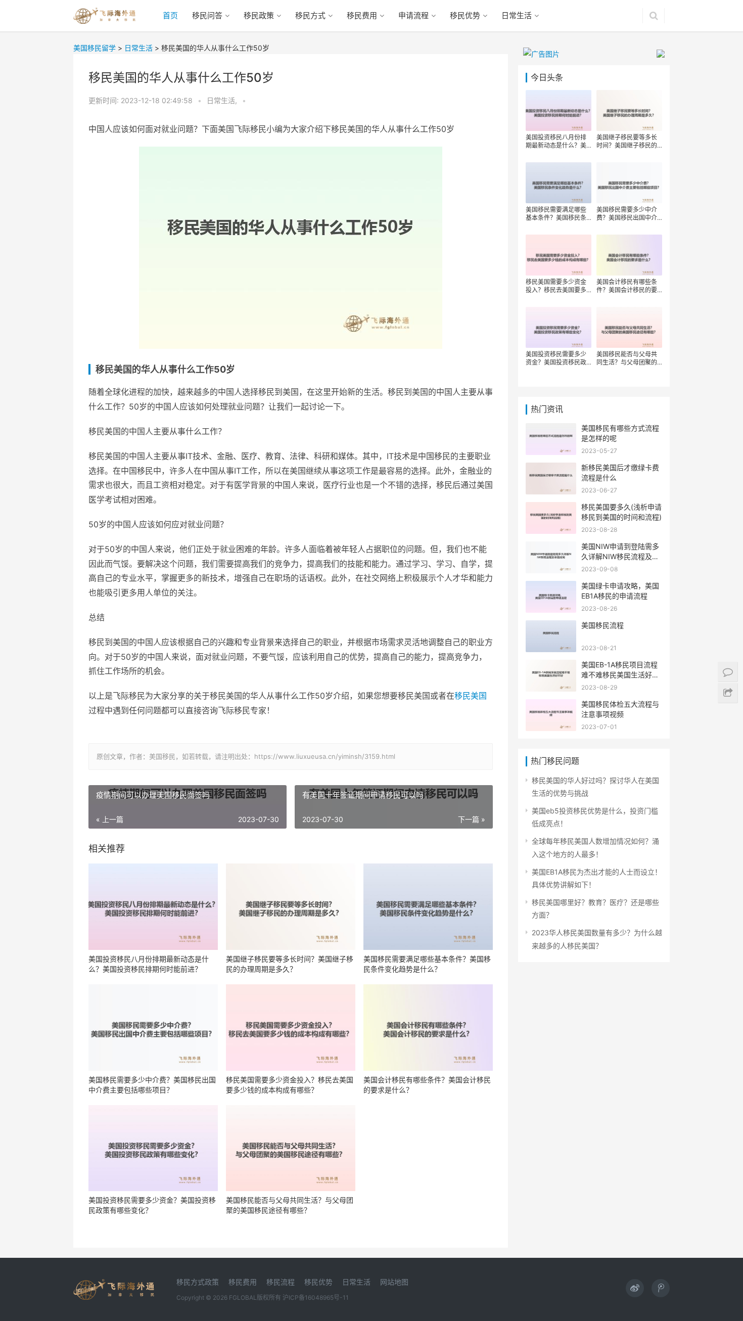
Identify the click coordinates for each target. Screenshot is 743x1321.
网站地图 (394, 1282)
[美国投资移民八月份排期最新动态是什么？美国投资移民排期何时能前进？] (153, 906)
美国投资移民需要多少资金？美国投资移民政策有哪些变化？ (152, 1205)
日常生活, (223, 100)
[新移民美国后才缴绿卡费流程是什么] (551, 469)
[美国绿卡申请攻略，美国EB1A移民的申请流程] (551, 587)
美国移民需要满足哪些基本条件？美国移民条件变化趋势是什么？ (427, 963)
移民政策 (259, 15)
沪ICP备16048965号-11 (316, 1297)
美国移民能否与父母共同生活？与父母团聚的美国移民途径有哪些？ (289, 1205)
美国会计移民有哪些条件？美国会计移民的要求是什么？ (427, 1084)
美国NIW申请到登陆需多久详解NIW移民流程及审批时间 (620, 556)
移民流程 (280, 1282)
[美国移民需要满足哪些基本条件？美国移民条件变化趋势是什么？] (428, 906)
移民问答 (207, 15)
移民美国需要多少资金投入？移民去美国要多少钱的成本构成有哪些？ (289, 1084)
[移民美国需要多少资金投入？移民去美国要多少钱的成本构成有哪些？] (290, 1027)
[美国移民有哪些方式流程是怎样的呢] (551, 429)
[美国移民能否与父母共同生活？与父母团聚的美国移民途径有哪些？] (290, 1148)
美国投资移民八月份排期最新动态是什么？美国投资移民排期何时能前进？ (148, 963)
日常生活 (516, 15)
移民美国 (470, 696)
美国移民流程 (602, 625)
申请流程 (413, 15)
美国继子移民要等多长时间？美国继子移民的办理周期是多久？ (289, 963)
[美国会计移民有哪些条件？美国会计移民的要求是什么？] (428, 1027)
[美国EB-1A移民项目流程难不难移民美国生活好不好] (551, 666)
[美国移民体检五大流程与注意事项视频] (551, 705)
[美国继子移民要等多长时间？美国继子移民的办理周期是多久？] (290, 906)
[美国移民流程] (551, 626)
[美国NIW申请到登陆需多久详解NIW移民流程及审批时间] (551, 547)
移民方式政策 (197, 1282)
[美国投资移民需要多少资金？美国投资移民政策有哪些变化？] (153, 1148)
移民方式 (310, 15)
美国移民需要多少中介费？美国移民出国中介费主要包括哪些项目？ (152, 1084)
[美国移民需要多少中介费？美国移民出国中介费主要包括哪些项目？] (153, 1027)
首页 (170, 15)
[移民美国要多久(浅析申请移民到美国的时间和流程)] (551, 508)
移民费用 (362, 15)
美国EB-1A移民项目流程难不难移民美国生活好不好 (620, 674)
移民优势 (465, 15)
